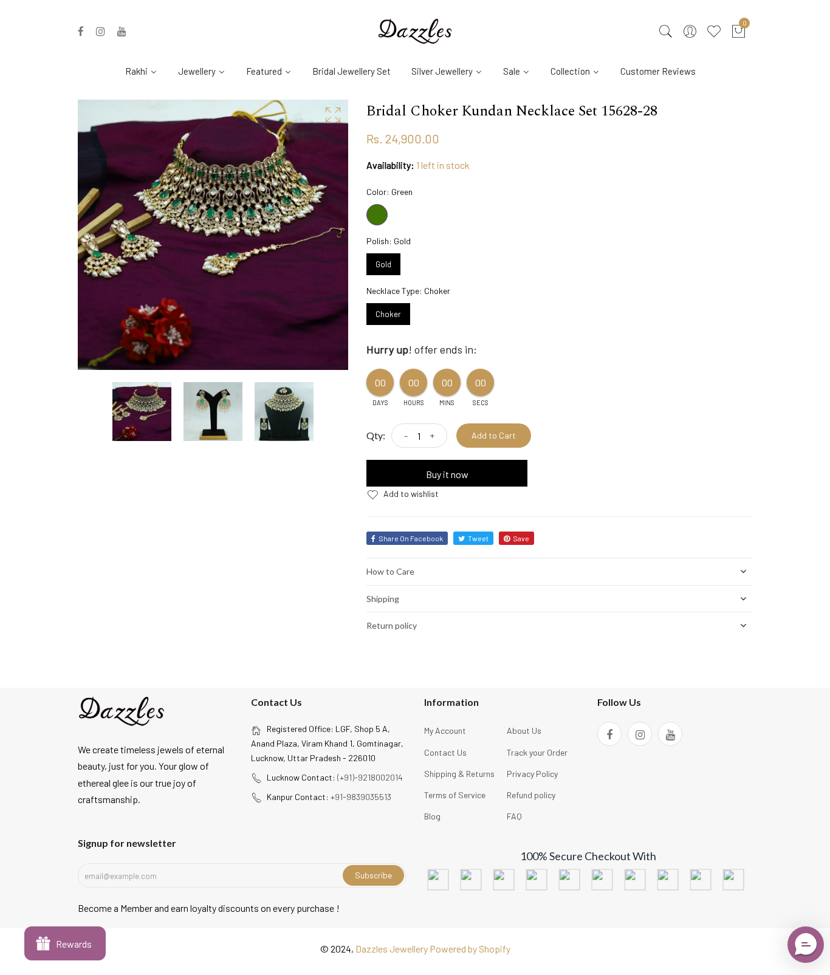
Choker (389, 311)
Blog (432, 816)
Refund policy (531, 795)
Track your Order (537, 752)
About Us (524, 730)
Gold (383, 261)
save (521, 538)
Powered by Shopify (470, 948)
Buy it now (447, 474)
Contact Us (445, 752)
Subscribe (373, 875)
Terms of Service (454, 795)
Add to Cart (494, 435)
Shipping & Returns (459, 773)
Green (377, 214)
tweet (478, 538)
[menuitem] (146, 70)
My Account (445, 730)
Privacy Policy (532, 773)
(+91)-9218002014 (370, 777)
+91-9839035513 (361, 797)
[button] (805, 944)
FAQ (514, 816)
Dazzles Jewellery (392, 948)
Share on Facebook (411, 538)
